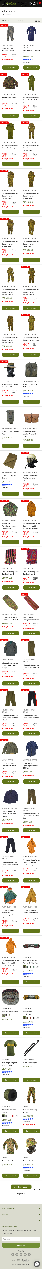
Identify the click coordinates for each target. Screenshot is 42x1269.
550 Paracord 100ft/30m (28, 1013)
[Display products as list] (39, 21)
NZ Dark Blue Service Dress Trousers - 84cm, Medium (10, 864)
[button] (37, 1264)
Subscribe (21, 1245)
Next (36, 1190)
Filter (7, 21)
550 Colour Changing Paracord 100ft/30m (30, 962)
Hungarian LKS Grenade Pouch (10, 433)
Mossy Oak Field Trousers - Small (8, 49)
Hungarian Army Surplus (31, 381)
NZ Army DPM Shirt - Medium (9, 99)
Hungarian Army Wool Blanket (9, 477)
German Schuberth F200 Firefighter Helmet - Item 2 (31, 478)
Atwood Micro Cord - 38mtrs (9, 1111)
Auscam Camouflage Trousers (30, 1111)
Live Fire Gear (6, 1008)
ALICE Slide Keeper (30, 1063)
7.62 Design (5, 1059)
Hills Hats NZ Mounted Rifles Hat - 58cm (10, 386)
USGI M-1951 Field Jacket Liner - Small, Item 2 (9, 765)
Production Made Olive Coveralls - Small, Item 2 (31, 100)
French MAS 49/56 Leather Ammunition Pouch (30, 434)
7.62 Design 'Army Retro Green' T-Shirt (10, 1064)
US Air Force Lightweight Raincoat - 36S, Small (31, 765)
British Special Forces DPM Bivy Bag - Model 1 (10, 618)
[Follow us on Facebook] (12, 1254)
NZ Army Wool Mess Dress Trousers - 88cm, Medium (31, 717)
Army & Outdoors (7, 45)
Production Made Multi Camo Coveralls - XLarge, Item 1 (31, 196)
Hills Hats (5, 381)
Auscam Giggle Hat (29, 1161)
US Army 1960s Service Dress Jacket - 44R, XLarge (10, 665)
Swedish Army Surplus (9, 808)
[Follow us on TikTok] (29, 1254)
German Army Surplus (30, 472)
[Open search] (26, 3)
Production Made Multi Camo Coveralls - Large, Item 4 (31, 244)
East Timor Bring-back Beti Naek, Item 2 (31, 573)
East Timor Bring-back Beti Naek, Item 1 (10, 573)
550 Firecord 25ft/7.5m (10, 1012)
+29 (37, 1017)
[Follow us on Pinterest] (21, 1254)
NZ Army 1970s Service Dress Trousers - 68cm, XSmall (10, 717)
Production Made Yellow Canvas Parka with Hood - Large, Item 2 (31, 862)
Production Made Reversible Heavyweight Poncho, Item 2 (9, 913)
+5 (16, 1116)
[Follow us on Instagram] (16, 1254)
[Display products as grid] (36, 21)
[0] (38, 3)
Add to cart (10, 68)
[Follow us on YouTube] (25, 1254)
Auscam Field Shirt (8, 1161)
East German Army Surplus (29, 46)
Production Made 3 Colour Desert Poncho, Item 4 (31, 912)
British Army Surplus (9, 520)
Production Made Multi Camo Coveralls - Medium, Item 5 (10, 340)
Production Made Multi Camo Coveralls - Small (31, 339)
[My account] (34, 3)
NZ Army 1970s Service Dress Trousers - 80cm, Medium (31, 667)
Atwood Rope (27, 957)
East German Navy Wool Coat (31, 51)
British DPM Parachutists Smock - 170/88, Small (9, 526)
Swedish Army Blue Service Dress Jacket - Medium (10, 813)
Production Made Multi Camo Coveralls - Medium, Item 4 (31, 292)
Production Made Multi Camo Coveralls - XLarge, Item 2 (10, 244)
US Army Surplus (7, 660)
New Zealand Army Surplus (29, 661)
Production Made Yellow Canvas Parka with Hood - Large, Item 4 (10, 963)
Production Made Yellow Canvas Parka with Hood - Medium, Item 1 (31, 526)
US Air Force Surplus (30, 760)
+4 (37, 966)
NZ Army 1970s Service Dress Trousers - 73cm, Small (31, 815)
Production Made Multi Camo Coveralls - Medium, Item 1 (31, 148)
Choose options (31, 68)
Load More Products (21, 1187)
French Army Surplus (30, 428)
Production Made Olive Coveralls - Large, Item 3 (10, 148)
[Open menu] (3, 3)
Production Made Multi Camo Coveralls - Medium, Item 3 (10, 292)
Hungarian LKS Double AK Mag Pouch (30, 386)
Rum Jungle (27, 1106)
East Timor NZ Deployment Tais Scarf (31, 618)
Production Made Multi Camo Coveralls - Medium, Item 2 (10, 196)
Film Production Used (9, 94)
